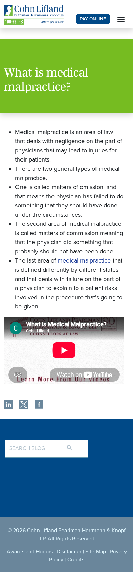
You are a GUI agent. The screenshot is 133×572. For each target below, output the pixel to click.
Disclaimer (69, 551)
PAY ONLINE (93, 19)
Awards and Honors (29, 551)
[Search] (76, 444)
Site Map (95, 551)
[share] (8, 405)
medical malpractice (84, 260)
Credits (75, 559)
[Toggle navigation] (121, 19)
